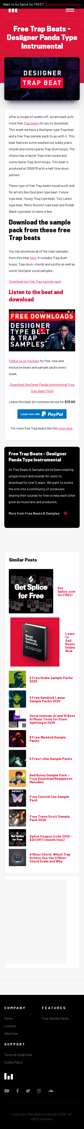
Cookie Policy (13, 1062)
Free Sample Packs (55, 1018)
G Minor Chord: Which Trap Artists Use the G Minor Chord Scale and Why (50, 858)
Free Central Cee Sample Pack (49, 798)
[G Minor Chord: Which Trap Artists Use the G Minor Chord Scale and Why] (17, 858)
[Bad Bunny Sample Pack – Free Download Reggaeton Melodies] (17, 778)
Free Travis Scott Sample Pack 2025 (50, 818)
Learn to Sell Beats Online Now (70, 642)
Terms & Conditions (18, 1055)
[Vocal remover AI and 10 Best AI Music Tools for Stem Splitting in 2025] (17, 719)
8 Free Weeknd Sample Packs (48, 738)
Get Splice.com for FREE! (66, 591)
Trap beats (31, 123)
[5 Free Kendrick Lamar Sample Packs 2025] (17, 699)
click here (65, 428)
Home (8, 1018)
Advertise (11, 1033)
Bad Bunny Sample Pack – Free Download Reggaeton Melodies (51, 778)
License (10, 1026)
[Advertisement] (42, 922)
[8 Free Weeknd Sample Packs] (17, 739)
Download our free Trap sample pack (35, 281)
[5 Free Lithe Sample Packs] (17, 759)
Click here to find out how (63, 4)
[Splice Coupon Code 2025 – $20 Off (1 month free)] (17, 838)
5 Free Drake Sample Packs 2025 (51, 679)
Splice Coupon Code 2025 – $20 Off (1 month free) (51, 837)
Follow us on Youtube (24, 361)
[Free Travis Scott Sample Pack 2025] (17, 818)
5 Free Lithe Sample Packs (51, 758)
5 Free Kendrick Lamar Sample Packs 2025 (47, 699)
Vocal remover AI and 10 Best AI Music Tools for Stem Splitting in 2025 (52, 719)
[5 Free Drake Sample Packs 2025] (17, 679)
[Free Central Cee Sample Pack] (17, 798)
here (33, 258)
